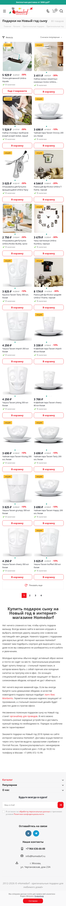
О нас (5, 790)
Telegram (36, 833)
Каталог (7, 779)
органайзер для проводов (23, 716)
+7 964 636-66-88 (35, 848)
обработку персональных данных (34, 811)
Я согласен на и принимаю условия (34, 812)
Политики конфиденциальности (29, 814)
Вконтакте (28, 833)
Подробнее (39, 896)
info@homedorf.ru (35, 856)
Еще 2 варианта (17, 90)
